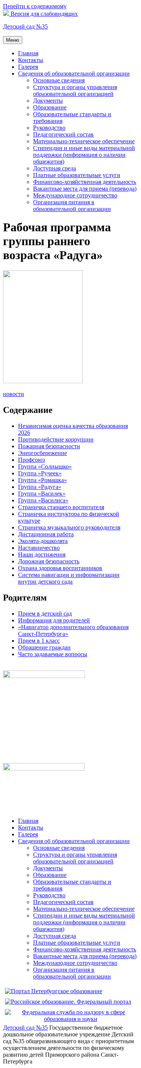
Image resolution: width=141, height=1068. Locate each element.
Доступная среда (54, 168)
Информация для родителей (54, 620)
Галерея (28, 67)
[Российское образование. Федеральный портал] (68, 1001)
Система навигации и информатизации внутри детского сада (69, 578)
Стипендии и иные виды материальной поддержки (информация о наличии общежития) (84, 155)
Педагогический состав (63, 134)
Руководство (49, 127)
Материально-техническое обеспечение (84, 141)
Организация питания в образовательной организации (72, 205)
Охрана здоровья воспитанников (60, 568)
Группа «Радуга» (39, 487)
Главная (28, 53)
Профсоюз (31, 460)
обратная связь (22, 667)
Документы (48, 100)
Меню (12, 40)
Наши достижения (41, 554)
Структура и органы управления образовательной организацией (75, 90)
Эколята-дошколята (43, 541)
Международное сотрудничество (75, 195)
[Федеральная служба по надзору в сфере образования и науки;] (70, 1019)
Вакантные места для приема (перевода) (84, 188)
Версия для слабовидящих (43, 14)
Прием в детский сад (45, 613)
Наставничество (39, 548)
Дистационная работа (46, 534)
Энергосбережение (42, 453)
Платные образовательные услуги (76, 175)
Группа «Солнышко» (45, 466)
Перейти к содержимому (35, 6)
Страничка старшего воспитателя (61, 507)
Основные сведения (59, 80)
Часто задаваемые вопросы (52, 654)
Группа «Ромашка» (42, 480)
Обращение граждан (44, 647)
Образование (50, 107)
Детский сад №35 (25, 26)
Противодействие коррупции (56, 439)
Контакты (30, 60)
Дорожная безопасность (48, 561)
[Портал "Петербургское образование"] (53, 991)
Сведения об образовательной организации (74, 73)
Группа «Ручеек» (40, 473)
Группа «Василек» (41, 493)
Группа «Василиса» (43, 500)
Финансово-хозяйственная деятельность (84, 182)
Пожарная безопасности (49, 446)
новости (13, 394)
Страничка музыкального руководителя (69, 527)
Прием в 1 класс (39, 640)
